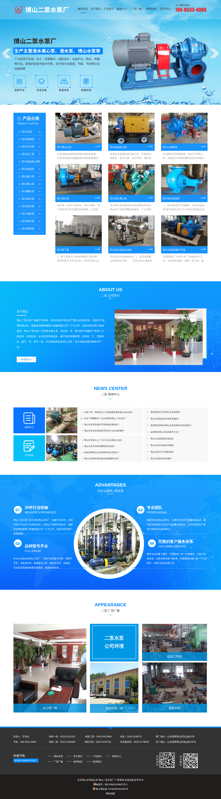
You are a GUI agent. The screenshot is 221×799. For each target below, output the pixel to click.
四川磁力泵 (28, 176)
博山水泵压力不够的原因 (162, 452)
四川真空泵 (28, 206)
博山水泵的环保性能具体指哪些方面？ (102, 458)
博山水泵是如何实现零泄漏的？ (165, 418)
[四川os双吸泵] (184, 128)
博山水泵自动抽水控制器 (162, 445)
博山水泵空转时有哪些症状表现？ (100, 446)
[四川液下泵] (78, 230)
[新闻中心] (61, 432)
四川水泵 (27, 131)
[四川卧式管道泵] (184, 179)
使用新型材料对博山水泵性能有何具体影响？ (171, 425)
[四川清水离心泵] (131, 179)
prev (6, 53)
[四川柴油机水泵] (131, 128)
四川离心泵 (28, 184)
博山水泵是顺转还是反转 (162, 438)
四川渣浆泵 (28, 228)
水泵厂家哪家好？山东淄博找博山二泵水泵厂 (105, 418)
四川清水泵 (28, 221)
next (214, 53)
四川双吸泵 (28, 139)
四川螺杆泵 (28, 191)
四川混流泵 (28, 169)
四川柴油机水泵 (31, 161)
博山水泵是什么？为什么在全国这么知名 (103, 440)
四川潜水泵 (28, 198)
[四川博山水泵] (78, 128)
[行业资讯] (61, 460)
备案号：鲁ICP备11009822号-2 (112, 784)
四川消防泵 (28, 213)
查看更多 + (26, 359)
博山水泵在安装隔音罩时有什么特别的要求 (104, 430)
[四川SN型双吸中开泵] (184, 230)
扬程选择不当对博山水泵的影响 (165, 412)
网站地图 (110, 793)
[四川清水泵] (78, 179)
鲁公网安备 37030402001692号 (111, 789)
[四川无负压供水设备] (131, 230)
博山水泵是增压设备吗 (160, 458)
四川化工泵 (28, 154)
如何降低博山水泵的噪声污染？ (165, 432)
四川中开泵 (28, 146)
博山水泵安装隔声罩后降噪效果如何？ (102, 424)
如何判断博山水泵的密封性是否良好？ (102, 452)
